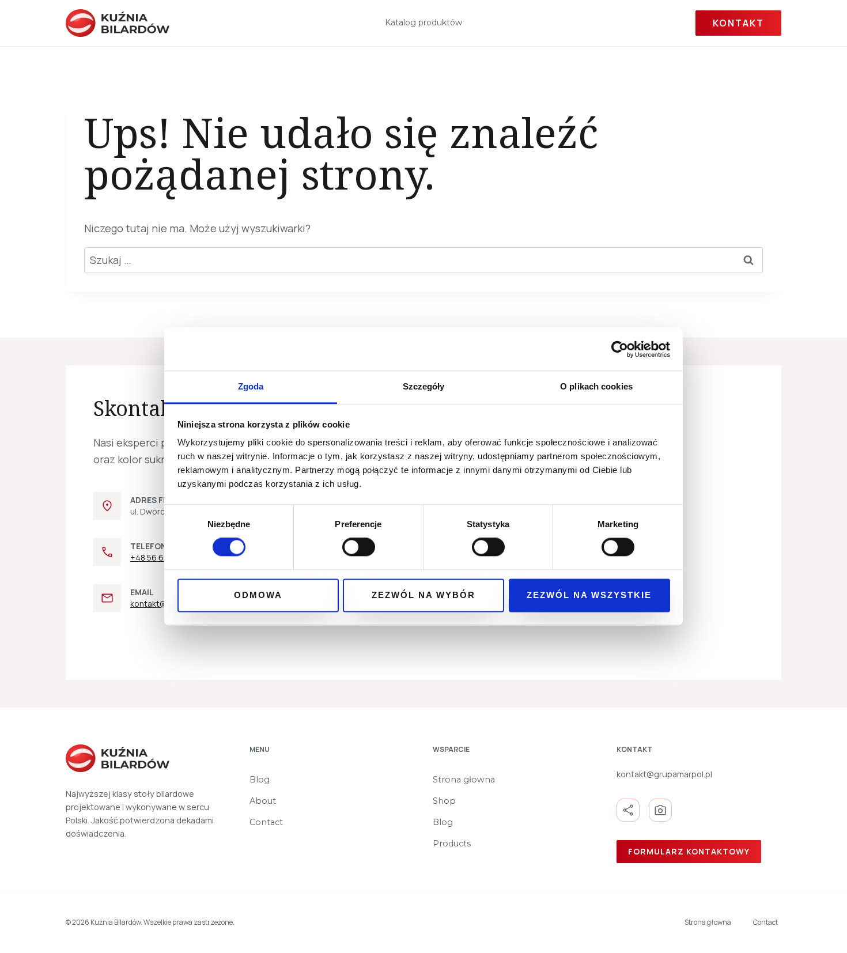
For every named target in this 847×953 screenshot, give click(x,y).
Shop (444, 801)
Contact (266, 822)
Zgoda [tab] (251, 386)
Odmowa (258, 595)
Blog (259, 779)
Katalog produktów (423, 22)
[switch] (358, 547)
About (262, 801)
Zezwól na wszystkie (589, 595)
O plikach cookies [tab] (596, 386)
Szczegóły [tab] (424, 386)
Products (452, 843)
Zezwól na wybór (423, 595)
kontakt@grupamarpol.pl (664, 774)
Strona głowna (464, 779)
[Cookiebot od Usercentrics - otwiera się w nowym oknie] (619, 349)
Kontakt (738, 23)
